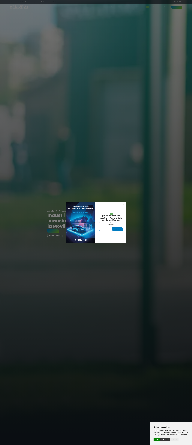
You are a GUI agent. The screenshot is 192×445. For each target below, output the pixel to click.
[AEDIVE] (80, 222)
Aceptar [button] (157, 439)
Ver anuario (105, 229)
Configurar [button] (174, 439)
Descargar (117, 229)
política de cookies (172, 434)
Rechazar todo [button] (165, 439)
